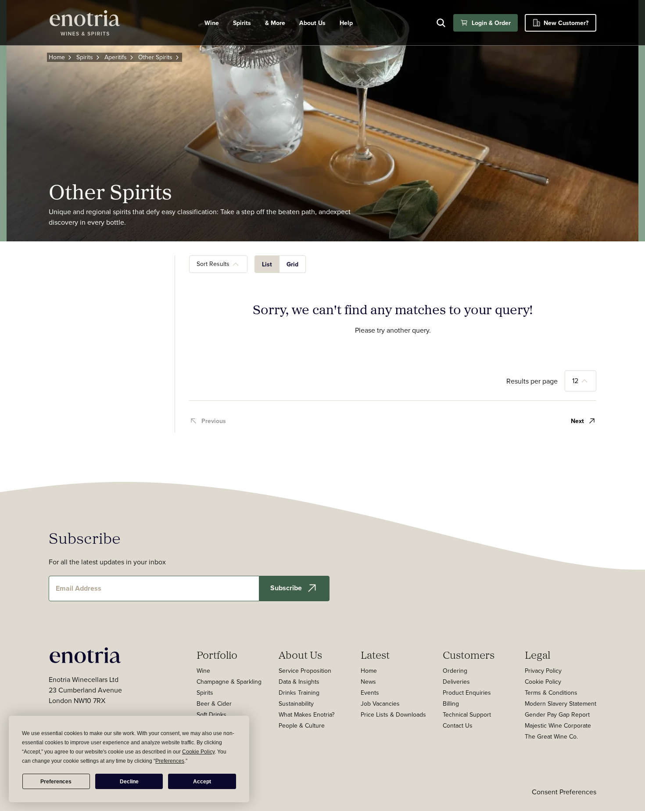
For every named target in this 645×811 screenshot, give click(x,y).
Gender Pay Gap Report (557, 714)
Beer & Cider (214, 703)
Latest (375, 655)
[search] (441, 23)
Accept (202, 782)
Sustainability (296, 703)
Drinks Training (299, 692)
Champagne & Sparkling (229, 681)
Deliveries (456, 681)
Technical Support (467, 714)
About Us (300, 655)
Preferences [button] (169, 761)
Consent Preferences (564, 792)
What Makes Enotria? (306, 714)
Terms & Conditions (551, 692)
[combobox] (218, 264)
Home (57, 57)
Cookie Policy (543, 681)
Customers (468, 655)
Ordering (455, 670)
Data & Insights (299, 681)
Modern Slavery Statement (560, 703)
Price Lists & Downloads (393, 714)
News (368, 681)
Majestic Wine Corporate (558, 725)
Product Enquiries (467, 692)
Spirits (242, 22)
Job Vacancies (380, 703)
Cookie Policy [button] (198, 752)
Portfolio (217, 655)
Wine (211, 22)
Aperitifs (115, 57)
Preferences (56, 782)
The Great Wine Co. (551, 736)
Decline (129, 782)
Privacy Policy (543, 670)
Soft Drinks (211, 714)
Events (370, 692)
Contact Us (458, 725)
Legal (537, 655)
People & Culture (302, 725)
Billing (451, 703)
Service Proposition (305, 670)
